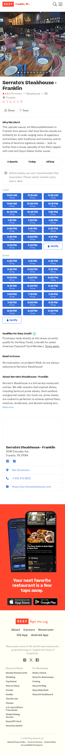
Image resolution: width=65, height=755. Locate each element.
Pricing (36, 681)
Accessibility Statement (31, 745)
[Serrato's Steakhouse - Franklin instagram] (14, 461)
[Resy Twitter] (31, 660)
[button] (55, 4)
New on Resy (12, 685)
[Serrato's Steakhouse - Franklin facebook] (7, 461)
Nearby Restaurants (16, 672)
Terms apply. (52, 346)
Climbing (10, 677)
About (15, 630)
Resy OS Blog (39, 685)
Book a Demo (39, 672)
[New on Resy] (17, 101)
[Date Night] (3, 101)
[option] (32, 44)
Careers (29, 630)
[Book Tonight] (11, 101)
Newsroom (46, 630)
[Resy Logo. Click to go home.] (8, 4)
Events (9, 690)
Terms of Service (34, 742)
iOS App (22, 635)
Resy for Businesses (43, 677)
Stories (10, 703)
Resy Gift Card (13, 721)
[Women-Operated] (7, 101)
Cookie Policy (50, 742)
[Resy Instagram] (24, 660)
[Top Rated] (21, 101)
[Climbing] (14, 101)
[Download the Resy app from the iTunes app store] (19, 601)
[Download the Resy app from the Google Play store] (45, 601)
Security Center (14, 725)
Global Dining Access (13, 716)
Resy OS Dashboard (42, 694)
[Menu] (59, 4)
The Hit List (12, 698)
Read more (8, 407)
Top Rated (11, 681)
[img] (3, 97)
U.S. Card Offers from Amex (14, 709)
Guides (9, 694)
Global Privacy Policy (16, 742)
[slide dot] (18, 72)
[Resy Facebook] (37, 660)
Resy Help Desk (40, 690)
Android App (39, 635)
